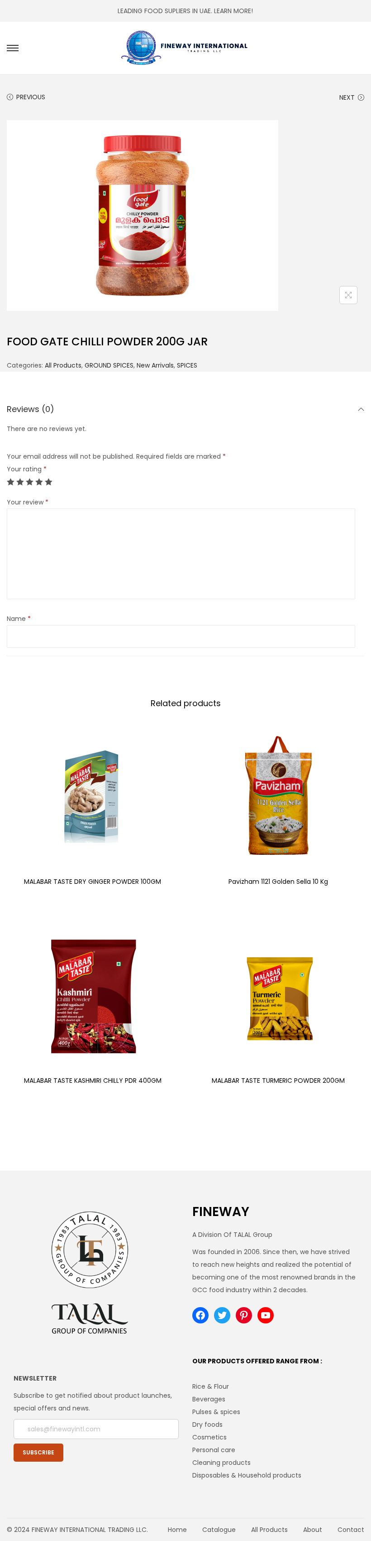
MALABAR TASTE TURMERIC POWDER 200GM (278, 1080)
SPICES (187, 365)
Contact (351, 1529)
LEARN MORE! (233, 10)
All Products (63, 365)
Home (177, 1529)
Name (19, 618)
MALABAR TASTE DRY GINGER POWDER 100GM (92, 881)
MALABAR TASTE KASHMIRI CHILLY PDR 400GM (93, 1080)
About (312, 1529)
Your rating (27, 469)
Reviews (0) (30, 409)
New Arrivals (155, 365)
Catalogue (219, 1529)
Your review (27, 502)
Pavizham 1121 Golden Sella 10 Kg (278, 881)
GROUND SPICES (109, 365)
